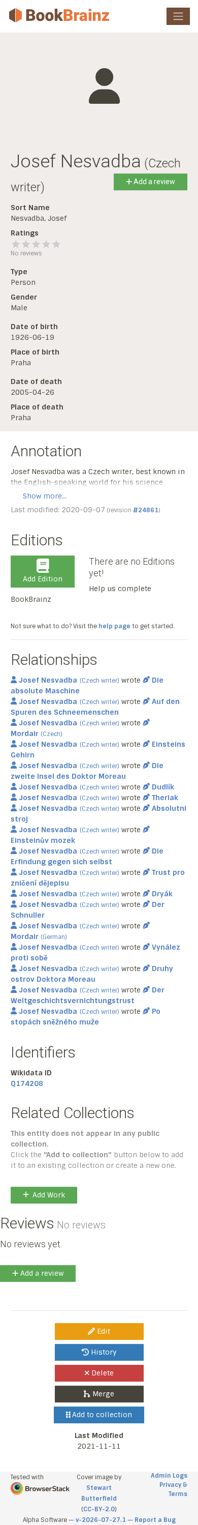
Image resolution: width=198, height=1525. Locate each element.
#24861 (145, 510)
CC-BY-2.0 (99, 1509)
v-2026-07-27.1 (101, 1520)
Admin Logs (169, 1476)
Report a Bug (155, 1520)
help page (114, 626)
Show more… (45, 496)
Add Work (48, 1194)
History (103, 1352)
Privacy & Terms (173, 1489)
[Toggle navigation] (178, 16)
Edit (102, 1331)
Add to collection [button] (101, 1414)
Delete (101, 1372)
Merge (102, 1393)
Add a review (153, 182)
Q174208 (27, 1083)
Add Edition (42, 578)
